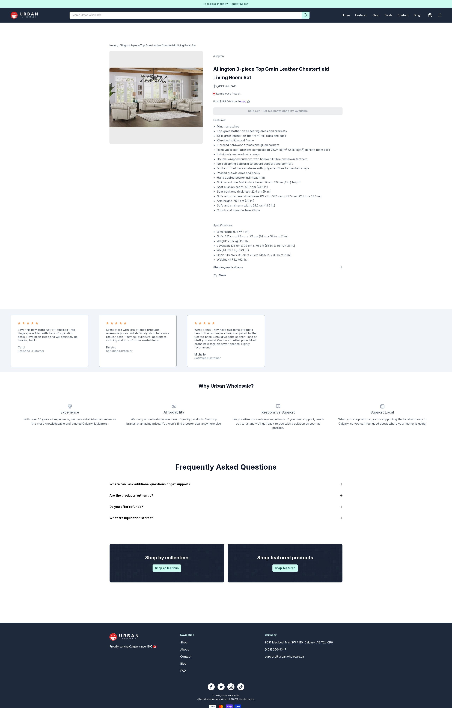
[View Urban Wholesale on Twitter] (221, 686)
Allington (218, 55)
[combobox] (186, 15)
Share (222, 275)
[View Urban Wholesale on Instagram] (230, 686)
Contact (185, 656)
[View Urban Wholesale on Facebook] (211, 686)
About (184, 649)
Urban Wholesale (230, 695)
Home (112, 45)
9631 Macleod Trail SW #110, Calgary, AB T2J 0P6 (299, 642)
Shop (184, 642)
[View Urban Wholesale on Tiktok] (240, 686)
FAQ (183, 670)
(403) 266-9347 (275, 649)
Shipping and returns (228, 267)
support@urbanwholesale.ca (284, 656)
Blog (183, 663)
